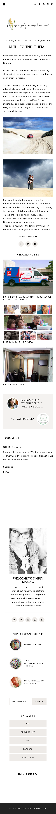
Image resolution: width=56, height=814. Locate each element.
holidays (29, 40)
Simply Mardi (24, 808)
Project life (28, 732)
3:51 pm (18, 447)
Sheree (8, 447)
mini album (28, 757)
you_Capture (43, 40)
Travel (28, 740)
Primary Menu (2, 4)
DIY (28, 723)
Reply (6, 472)
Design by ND (40, 808)
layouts (28, 749)
